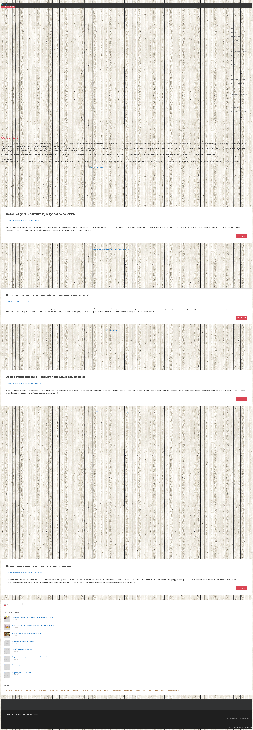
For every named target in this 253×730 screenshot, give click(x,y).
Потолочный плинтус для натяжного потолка (39, 566)
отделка (156, 690)
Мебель (233, 64)
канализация (85, 690)
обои (144, 690)
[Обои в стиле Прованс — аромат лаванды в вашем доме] (126, 349)
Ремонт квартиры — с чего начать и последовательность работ (34, 617)
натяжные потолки (116, 690)
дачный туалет (42, 690)
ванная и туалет (19, 690)
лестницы (106, 690)
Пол (232, 28)
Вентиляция (235, 103)
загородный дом (65, 690)
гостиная (28, 690)
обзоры (138, 690)
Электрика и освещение (239, 95)
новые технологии (128, 690)
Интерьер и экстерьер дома (240, 51)
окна (150, 690)
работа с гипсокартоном (173, 690)
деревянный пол (54, 690)
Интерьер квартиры (237, 56)
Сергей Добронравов (20, 220)
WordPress (249, 727)
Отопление (234, 107)
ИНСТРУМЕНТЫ (236, 75)
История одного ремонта (20, 665)
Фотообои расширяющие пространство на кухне (41, 214)
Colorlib (235, 727)
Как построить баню (237, 83)
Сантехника (235, 99)
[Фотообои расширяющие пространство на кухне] (126, 186)
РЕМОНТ (232, 20)
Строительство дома (238, 79)
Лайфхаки (234, 40)
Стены (233, 24)
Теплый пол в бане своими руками (23, 649)
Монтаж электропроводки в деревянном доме (27, 633)
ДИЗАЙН (232, 47)
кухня (92, 690)
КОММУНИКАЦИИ (235, 90)
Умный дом (233, 118)
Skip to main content (7, 2)
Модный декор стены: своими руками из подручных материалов (33, 625)
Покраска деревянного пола (21, 673)
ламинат (99, 690)
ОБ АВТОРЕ (9, 714)
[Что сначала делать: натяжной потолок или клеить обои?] (126, 268)
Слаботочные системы (238, 111)
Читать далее (241, 236)
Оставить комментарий (35, 220)
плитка (162, 690)
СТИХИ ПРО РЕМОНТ (236, 125)
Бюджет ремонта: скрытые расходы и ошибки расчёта (30, 657)
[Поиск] (5, 605)
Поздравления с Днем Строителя (23, 641)
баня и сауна (9, 690)
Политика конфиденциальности (27, 714)
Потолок (234, 32)
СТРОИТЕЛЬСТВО (235, 71)
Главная (232, 13)
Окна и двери (235, 36)
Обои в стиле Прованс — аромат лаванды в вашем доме (45, 377)
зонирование (75, 690)
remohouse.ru (242, 722)
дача (35, 690)
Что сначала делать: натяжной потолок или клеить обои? (48, 295)
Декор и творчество (237, 60)
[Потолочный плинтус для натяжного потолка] (126, 485)
